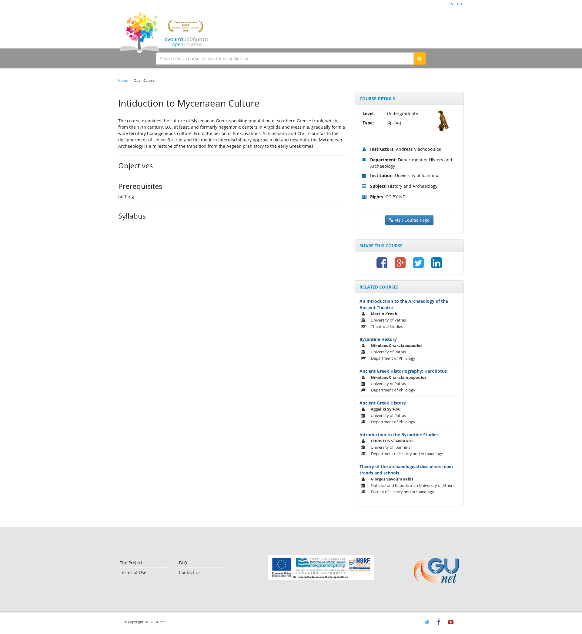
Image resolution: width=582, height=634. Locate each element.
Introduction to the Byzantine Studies (399, 435)
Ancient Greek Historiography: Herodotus (403, 371)
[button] (419, 58)
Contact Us (190, 572)
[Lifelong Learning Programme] (320, 567)
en (459, 3)
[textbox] (285, 58)
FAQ (183, 563)
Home (123, 80)
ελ (451, 3)
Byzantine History (378, 339)
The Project (131, 563)
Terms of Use (133, 572)
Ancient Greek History (383, 403)
